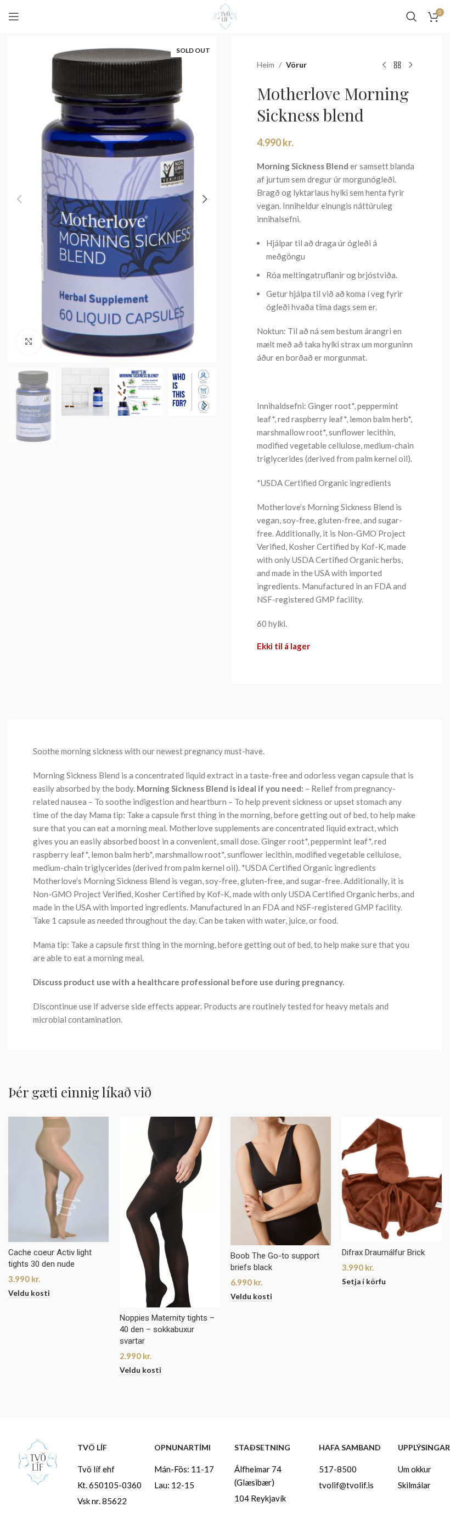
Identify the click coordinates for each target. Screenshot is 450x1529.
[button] (19, 199)
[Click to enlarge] (28, 341)
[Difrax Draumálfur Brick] (392, 1179)
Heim (265, 64)
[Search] (412, 16)
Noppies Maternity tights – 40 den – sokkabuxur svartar (167, 1329)
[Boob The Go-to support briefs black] (280, 1181)
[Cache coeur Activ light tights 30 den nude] (58, 1179)
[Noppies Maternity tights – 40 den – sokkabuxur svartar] (170, 1212)
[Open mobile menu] (14, 16)
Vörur (296, 64)
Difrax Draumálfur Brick (383, 1252)
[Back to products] (397, 65)
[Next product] (410, 65)
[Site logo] (225, 15)
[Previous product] (384, 65)
